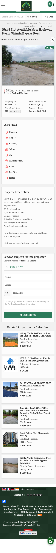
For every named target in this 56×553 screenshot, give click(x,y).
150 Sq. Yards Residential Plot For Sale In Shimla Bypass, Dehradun (35, 460)
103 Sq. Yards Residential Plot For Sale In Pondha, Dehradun (35, 334)
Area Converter (11, 512)
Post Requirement (43, 509)
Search (33, 17)
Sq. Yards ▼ (15, 111)
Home (8, 23)
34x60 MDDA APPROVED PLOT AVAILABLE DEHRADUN (35, 384)
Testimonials (44, 512)
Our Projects (10, 509)
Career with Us (45, 506)
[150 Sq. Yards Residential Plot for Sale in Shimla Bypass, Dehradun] (10, 465)
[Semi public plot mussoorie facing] (10, 439)
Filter (50, 16)
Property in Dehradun (21, 23)
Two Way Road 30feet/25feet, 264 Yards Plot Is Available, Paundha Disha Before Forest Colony (35, 412)
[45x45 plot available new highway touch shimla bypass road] (28, 84)
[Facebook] (4, 501)
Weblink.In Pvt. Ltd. (32, 525)
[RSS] (40, 515)
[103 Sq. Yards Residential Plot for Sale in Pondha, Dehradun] (10, 339)
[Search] (50, 4)
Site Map (31, 515)
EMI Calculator (28, 512)
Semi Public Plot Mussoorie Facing (34, 434)
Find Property (29, 506)
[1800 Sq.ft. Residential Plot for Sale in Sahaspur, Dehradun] (10, 364)
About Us (15, 506)
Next (51, 65)
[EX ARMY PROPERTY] (26, 6)
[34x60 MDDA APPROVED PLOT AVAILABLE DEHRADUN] (10, 389)
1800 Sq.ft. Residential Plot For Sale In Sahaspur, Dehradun (35, 359)
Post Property (25, 509)
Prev (5, 65)
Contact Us (19, 515)
